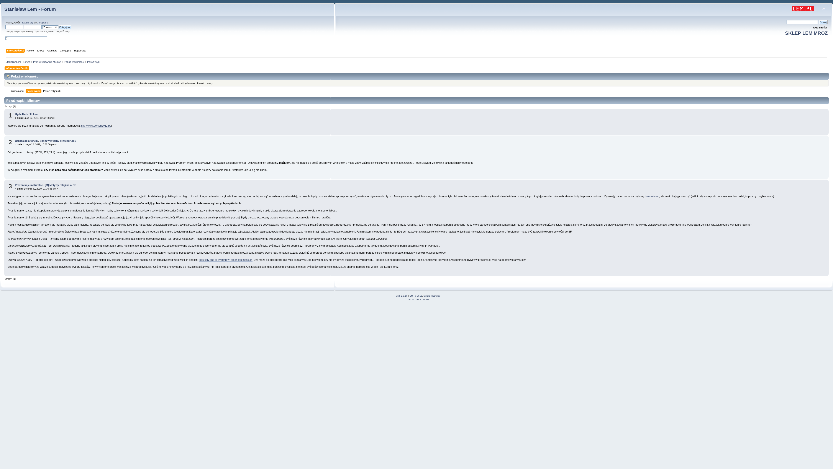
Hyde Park (21, 114)
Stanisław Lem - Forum (30, 9)
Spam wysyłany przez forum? (58, 140)
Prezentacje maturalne (29, 185)
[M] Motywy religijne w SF (60, 185)
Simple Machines (431, 296)
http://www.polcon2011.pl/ (96, 125)
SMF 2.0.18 (402, 296)
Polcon (34, 114)
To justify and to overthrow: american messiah (226, 259)
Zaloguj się (27, 22)
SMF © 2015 (416, 296)
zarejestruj (42, 22)
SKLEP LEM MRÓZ (806, 33)
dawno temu (652, 196)
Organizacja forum (26, 140)
